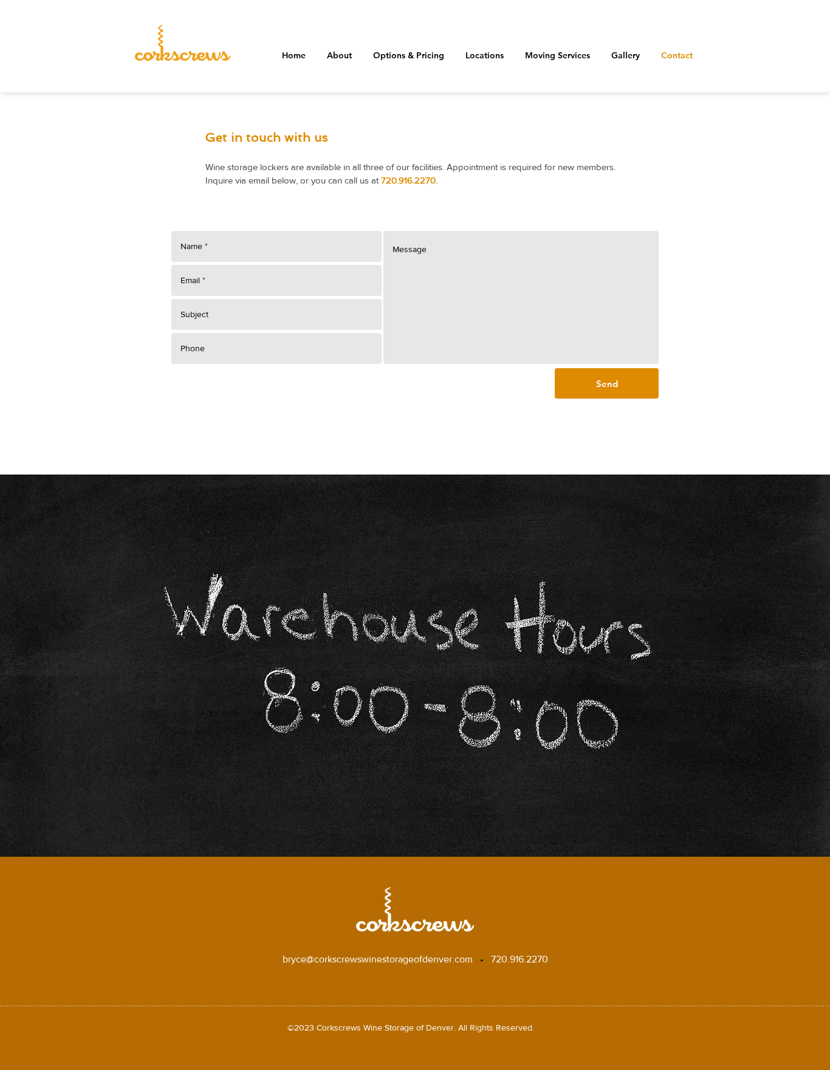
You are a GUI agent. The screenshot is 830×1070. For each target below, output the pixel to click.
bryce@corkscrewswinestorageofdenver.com (378, 959)
